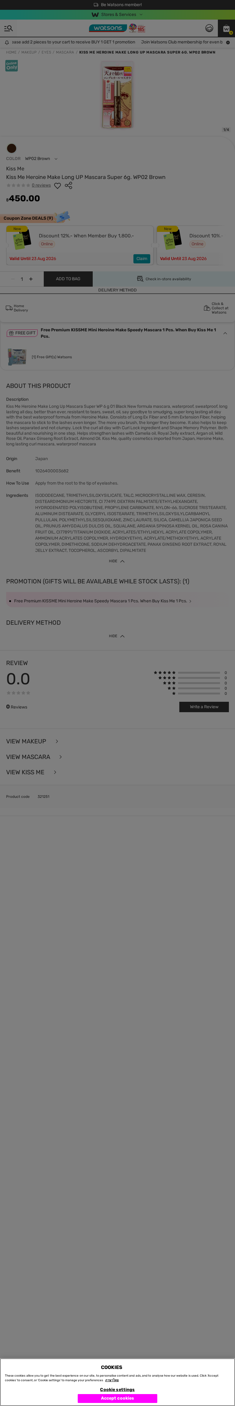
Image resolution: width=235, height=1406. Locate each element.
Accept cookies (117, 1398)
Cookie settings (117, 1389)
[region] (117, 1382)
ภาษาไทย (112, 1380)
